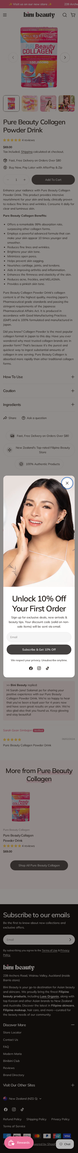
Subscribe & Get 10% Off (39, 649)
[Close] (67, 483)
